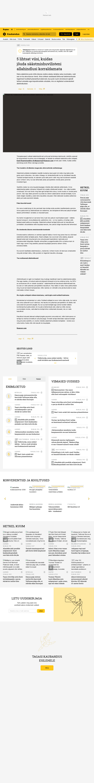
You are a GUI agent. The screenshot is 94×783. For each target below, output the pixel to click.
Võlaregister (70, 39)
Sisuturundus (56, 39)
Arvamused (55, 387)
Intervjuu (18, 392)
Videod (33, 39)
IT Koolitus (72, 504)
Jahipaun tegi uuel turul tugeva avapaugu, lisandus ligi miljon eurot (80, 551)
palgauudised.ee (81, 29)
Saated (50, 572)
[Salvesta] (41, 393)
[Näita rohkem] (88, 29)
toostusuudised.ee (58, 29)
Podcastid (26, 39)
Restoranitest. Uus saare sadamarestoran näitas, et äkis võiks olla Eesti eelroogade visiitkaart (65, 392)
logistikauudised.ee (46, 29)
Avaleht (5, 39)
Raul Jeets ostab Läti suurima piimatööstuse (71, 412)
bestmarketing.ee (21, 29)
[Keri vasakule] (35, 358)
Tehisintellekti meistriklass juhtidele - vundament (55, 509)
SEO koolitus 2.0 (74, 507)
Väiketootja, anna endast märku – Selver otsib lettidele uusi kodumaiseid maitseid (26, 444)
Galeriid (47, 39)
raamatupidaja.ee (70, 29)
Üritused (40, 39)
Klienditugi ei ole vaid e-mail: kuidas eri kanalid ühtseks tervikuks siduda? (85, 267)
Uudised (17, 405)
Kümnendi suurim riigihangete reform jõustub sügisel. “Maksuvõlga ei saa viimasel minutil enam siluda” (65, 442)
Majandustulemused (78, 544)
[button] (22, 611)
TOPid (20, 39)
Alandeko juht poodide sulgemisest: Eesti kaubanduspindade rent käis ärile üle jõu (85, 225)
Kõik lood (13, 39)
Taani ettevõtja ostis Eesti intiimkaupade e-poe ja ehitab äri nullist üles (85, 246)
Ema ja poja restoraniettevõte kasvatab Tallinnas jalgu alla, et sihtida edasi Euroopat (85, 204)
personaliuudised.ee (33, 29)
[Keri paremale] (75, 358)
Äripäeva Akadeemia (36, 504)
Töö (63, 39)
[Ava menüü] (12, 29)
